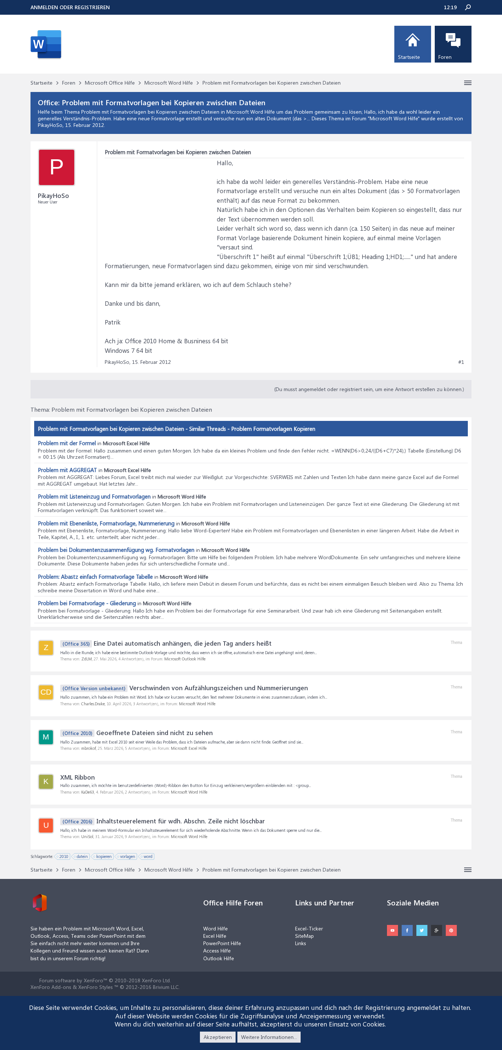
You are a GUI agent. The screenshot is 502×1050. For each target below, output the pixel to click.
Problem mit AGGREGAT (67, 469)
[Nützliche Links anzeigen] (467, 83)
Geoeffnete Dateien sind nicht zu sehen (137, 732)
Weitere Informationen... (269, 1036)
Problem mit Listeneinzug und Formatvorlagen (94, 496)
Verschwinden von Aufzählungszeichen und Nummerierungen (185, 688)
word (148, 856)
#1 (461, 362)
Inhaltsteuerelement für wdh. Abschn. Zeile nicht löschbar (163, 821)
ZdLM (86, 658)
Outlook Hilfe (218, 958)
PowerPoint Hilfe (222, 943)
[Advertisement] (160, 204)
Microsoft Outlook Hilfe (184, 658)
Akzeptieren (218, 1036)
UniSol (87, 836)
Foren (445, 56)
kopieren (104, 856)
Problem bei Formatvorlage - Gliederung (87, 603)
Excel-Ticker (309, 928)
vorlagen (127, 856)
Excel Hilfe (214, 935)
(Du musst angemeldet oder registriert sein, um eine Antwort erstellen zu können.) (369, 389)
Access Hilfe (217, 950)
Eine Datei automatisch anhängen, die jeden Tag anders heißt (167, 643)
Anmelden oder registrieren (70, 7)
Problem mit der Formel (67, 443)
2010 (64, 856)
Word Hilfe (215, 928)
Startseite (409, 56)
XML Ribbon (77, 777)
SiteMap (304, 935)
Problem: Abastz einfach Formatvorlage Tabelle (95, 576)
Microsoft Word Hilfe (394, 118)
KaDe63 (87, 792)
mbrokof (88, 748)
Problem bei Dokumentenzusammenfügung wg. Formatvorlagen (116, 549)
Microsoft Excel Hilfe (189, 748)
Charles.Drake (93, 703)
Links (300, 943)
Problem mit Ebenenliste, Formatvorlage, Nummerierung (106, 523)
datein (82, 856)
